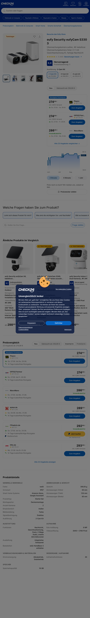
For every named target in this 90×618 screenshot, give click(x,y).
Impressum (67, 329)
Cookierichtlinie (23, 329)
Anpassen (31, 323)
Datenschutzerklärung (26, 327)
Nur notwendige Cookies (63, 289)
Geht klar (58, 323)
